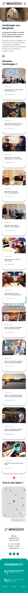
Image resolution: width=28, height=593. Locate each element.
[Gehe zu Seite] (3, 477)
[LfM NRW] (14, 572)
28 (21, 478)
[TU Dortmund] (14, 580)
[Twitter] (17, 554)
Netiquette (14, 586)
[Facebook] (10, 554)
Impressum (23, 586)
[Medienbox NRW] (14, 564)
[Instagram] (14, 554)
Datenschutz (5, 586)
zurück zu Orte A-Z (19, 520)
